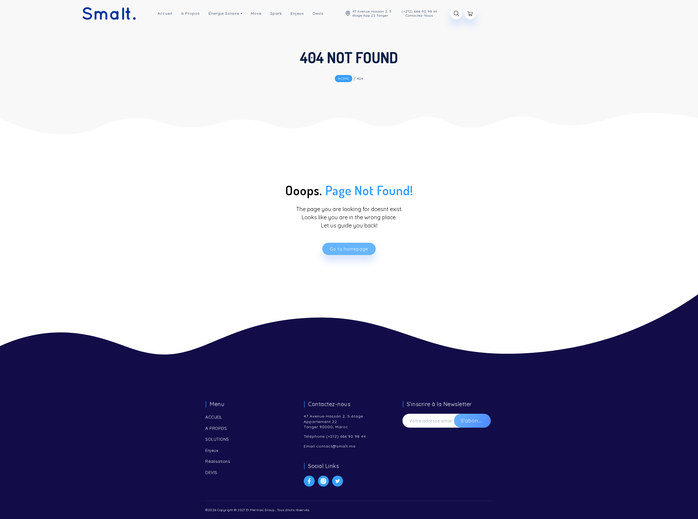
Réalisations (217, 461)
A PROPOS (216, 428)
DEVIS (211, 472)
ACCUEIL (213, 417)
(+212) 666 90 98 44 (346, 436)
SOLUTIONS (217, 439)
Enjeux (211, 450)
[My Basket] (470, 13)
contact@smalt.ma (336, 446)
